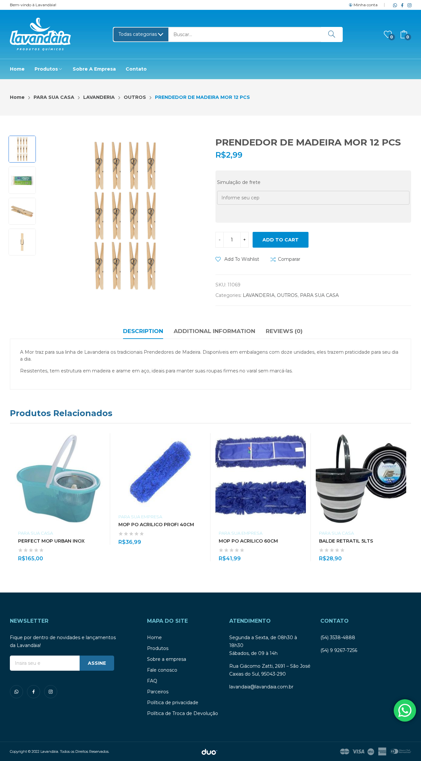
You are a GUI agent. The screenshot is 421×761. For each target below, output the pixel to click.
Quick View (102, 439)
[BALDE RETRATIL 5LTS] (361, 478)
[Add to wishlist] (102, 454)
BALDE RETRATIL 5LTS (346, 541)
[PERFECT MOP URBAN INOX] (60, 478)
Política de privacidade (172, 702)
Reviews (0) (284, 331)
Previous (52, 216)
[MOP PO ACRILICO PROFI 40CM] (160, 470)
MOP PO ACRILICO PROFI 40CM (156, 524)
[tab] (143, 332)
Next (197, 216)
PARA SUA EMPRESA (140, 516)
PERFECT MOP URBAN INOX (51, 541)
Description (143, 331)
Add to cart (280, 240)
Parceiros (157, 692)
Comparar (289, 259)
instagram (408, 5)
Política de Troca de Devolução (182, 713)
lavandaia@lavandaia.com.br (261, 687)
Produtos (157, 648)
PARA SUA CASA (319, 295)
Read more (102, 554)
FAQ (152, 681)
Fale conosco (162, 670)
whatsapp (394, 5)
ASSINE (97, 663)
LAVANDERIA (259, 295)
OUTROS (287, 295)
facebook (401, 5)
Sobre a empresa (166, 659)
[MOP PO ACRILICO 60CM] (260, 478)
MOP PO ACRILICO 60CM (248, 541)
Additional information (214, 331)
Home (154, 637)
